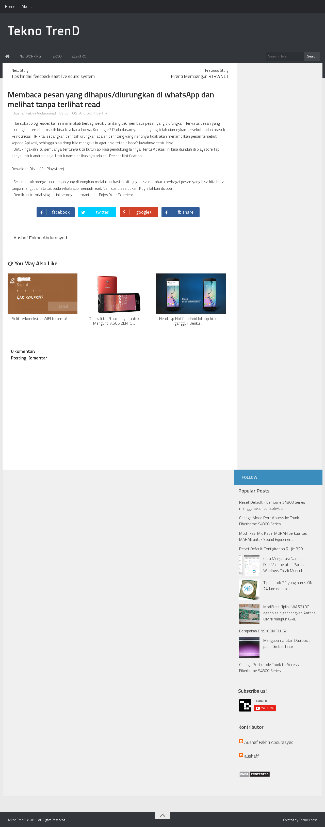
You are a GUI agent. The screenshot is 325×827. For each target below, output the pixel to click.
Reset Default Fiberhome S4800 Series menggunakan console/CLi (272, 505)
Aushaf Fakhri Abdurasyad (34, 113)
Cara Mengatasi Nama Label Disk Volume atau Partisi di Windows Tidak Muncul (286, 564)
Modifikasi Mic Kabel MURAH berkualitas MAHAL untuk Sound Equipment (273, 536)
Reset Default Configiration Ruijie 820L (271, 549)
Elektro (79, 56)
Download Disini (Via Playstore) (37, 169)
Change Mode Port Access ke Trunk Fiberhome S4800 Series (269, 521)
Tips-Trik (100, 113)
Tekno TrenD (44, 30)
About (27, 6)
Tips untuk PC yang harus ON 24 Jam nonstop (288, 585)
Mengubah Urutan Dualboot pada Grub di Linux (286, 643)
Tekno (56, 56)
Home (10, 6)
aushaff (251, 756)
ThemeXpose (308, 819)
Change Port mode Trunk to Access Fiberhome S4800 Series (269, 667)
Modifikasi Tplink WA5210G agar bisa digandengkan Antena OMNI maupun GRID (289, 613)
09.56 (64, 113)
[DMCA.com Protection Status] (254, 774)
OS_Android (82, 113)
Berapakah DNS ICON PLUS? (263, 631)
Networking (30, 56)
